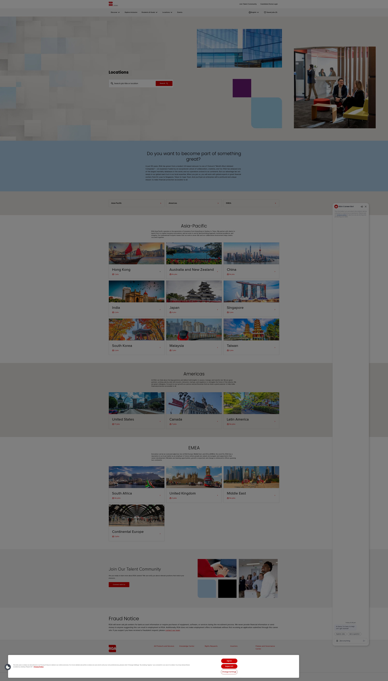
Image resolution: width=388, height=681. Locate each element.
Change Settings (229, 672)
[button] (8, 667)
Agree (229, 661)
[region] (153, 666)
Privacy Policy (39, 667)
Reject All (229, 666)
